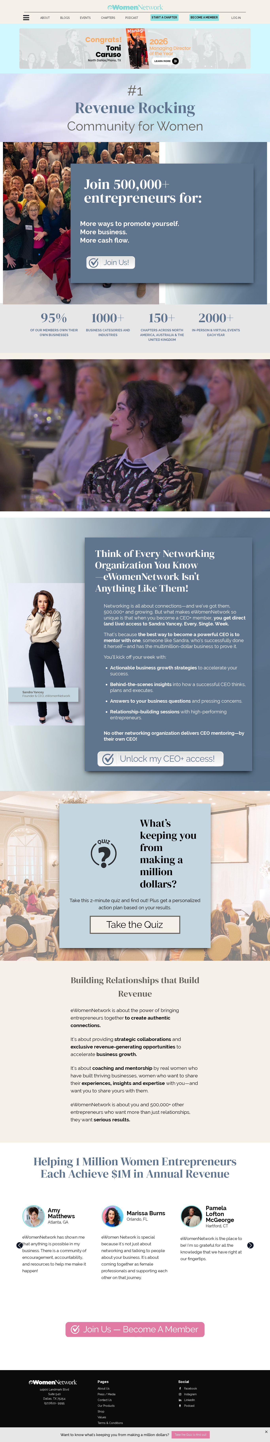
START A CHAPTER (164, 17)
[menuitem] (45, 18)
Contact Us (105, 1400)
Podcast (188, 1405)
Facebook (190, 1388)
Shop (101, 1411)
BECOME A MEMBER (204, 17)
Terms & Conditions (110, 1423)
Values (102, 1417)
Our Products (106, 1405)
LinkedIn (189, 1400)
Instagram (190, 1394)
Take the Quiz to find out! (191, 1434)
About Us (104, 1388)
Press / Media (106, 1394)
